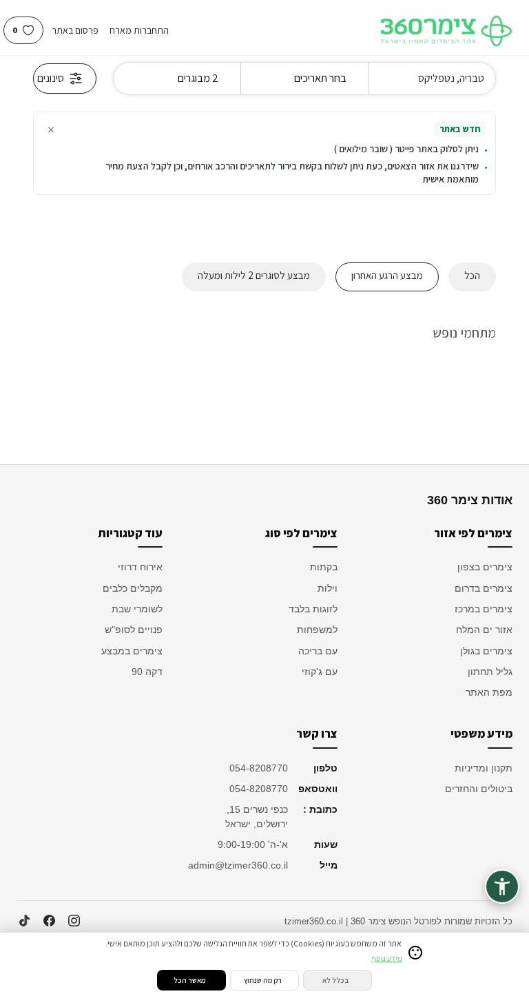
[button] (502, 886)
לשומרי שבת (137, 608)
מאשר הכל (189, 980)
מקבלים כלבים (133, 588)
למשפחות (317, 629)
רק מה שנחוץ (263, 980)
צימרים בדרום (483, 588)
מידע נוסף (386, 958)
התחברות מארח (139, 30)
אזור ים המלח (484, 629)
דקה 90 (147, 671)
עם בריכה (318, 650)
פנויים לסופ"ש (134, 629)
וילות (328, 588)
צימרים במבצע (132, 650)
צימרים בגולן (486, 650)
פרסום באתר (75, 30)
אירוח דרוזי (140, 566)
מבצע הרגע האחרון (387, 275)
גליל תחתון (490, 671)
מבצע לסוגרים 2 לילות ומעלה (254, 275)
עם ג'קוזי (320, 671)
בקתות (324, 566)
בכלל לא (335, 980)
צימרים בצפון (484, 566)
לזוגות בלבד (313, 608)
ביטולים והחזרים (478, 788)
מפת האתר (489, 692)
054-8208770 (258, 768)
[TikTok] (24, 920)
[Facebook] (48, 920)
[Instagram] (73, 920)
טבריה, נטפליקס (451, 78)
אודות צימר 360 (469, 500)
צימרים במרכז (483, 608)
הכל (472, 275)
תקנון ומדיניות (483, 768)
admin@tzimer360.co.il (239, 865)
